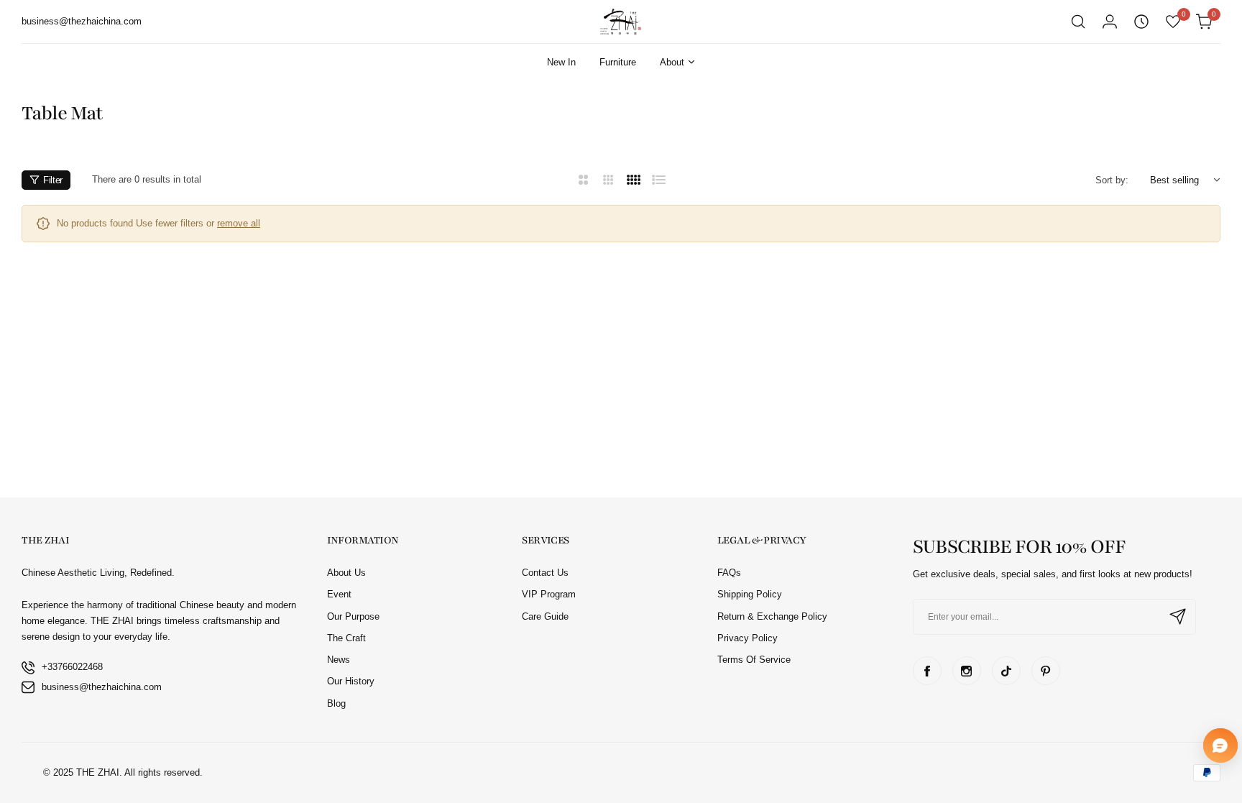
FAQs (729, 572)
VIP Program (549, 594)
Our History (350, 681)
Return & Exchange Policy (772, 616)
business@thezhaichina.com (102, 687)
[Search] (1078, 21)
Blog (336, 703)
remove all (238, 223)
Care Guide (545, 616)
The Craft (346, 638)
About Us (346, 572)
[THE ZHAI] (621, 21)
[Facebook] (927, 670)
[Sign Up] (1178, 617)
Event (339, 594)
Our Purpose (353, 616)
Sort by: (1111, 180)
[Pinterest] (1045, 670)
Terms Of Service (754, 659)
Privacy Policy (747, 638)
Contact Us (545, 572)
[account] (1110, 21)
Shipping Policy (749, 594)
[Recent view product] (1141, 21)
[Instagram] (966, 670)
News (338, 659)
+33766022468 (72, 666)
